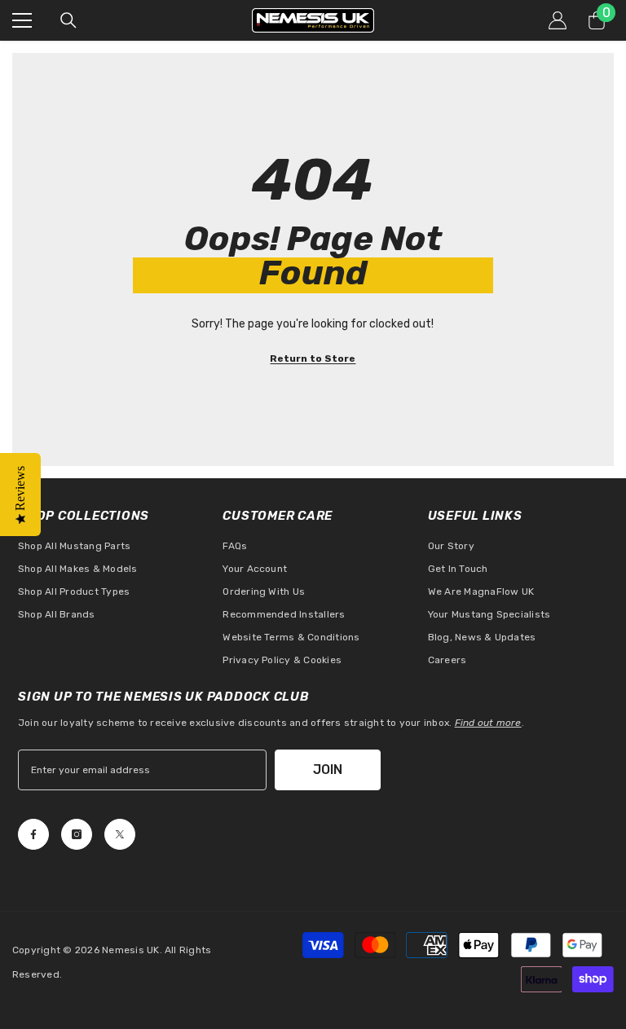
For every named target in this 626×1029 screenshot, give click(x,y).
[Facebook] (33, 834)
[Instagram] (76, 834)
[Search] (68, 20)
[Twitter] (119, 834)
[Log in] (557, 20)
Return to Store (312, 358)
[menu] (22, 20)
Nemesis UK (130, 950)
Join (327, 769)
